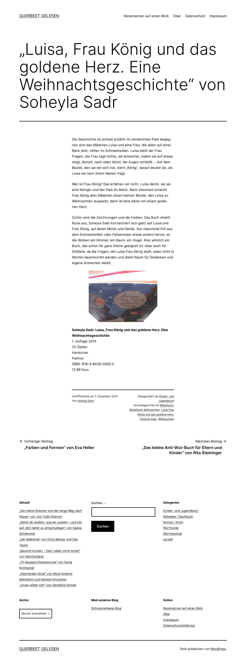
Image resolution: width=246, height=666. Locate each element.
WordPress (218, 649)
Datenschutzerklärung (179, 625)
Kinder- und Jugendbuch (180, 510)
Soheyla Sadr (148, 419)
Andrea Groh (86, 400)
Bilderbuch (166, 405)
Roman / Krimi (173, 522)
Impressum (218, 16)
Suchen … (98, 503)
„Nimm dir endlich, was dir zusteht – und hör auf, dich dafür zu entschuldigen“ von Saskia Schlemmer (50, 528)
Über (177, 16)
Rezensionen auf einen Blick (146, 16)
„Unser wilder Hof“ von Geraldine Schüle (47, 585)
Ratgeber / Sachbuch (178, 516)
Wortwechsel (172, 533)
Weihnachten (166, 419)
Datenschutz (195, 16)
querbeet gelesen (39, 15)
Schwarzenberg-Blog (106, 608)
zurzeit (168, 539)
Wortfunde (170, 528)
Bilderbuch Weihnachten (144, 409)
